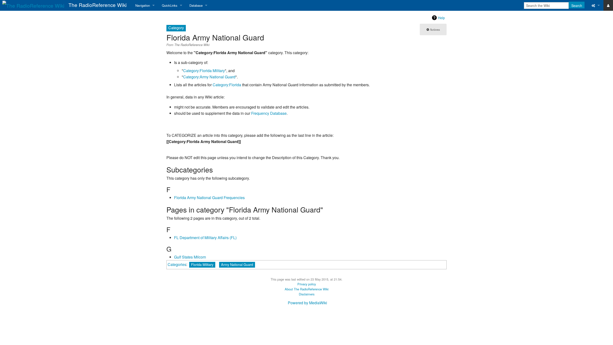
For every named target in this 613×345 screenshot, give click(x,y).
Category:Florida (227, 84)
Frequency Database (269, 113)
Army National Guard (237, 264)
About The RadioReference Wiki (307, 289)
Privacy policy (306, 284)
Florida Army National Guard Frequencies (209, 197)
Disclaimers (306, 294)
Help (441, 17)
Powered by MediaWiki (307, 302)
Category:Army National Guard (209, 77)
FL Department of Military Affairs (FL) (205, 237)
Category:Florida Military (204, 70)
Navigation (142, 5)
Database (196, 5)
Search (576, 5)
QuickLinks (169, 5)
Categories (177, 264)
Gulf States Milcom (190, 257)
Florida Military (202, 264)
